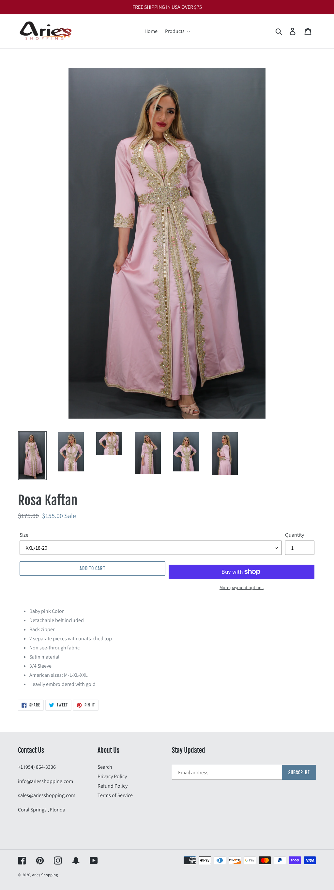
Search (105, 767)
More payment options (242, 587)
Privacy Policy (112, 776)
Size (24, 534)
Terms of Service (115, 795)
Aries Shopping (45, 875)
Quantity (294, 534)
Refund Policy (113, 785)
